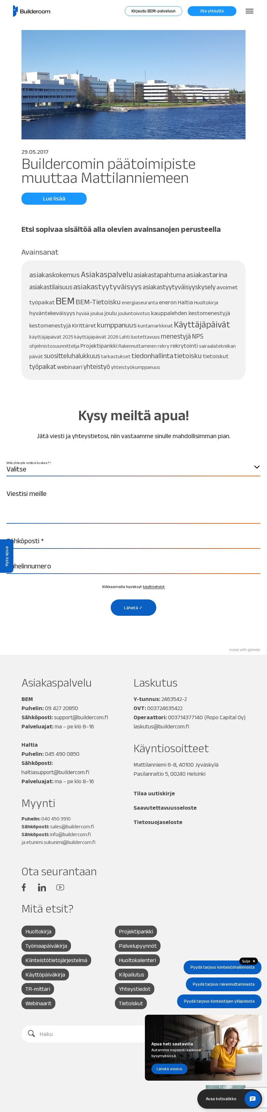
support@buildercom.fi (81, 717)
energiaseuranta (140, 302)
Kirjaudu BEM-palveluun (154, 10)
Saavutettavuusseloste (165, 807)
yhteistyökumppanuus (135, 367)
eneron (168, 302)
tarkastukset (116, 356)
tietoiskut (216, 356)
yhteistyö (96, 366)
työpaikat (42, 366)
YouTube (60, 887)
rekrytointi (184, 345)
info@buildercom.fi (70, 834)
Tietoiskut (131, 1003)
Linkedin (42, 887)
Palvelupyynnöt (138, 946)
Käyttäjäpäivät (202, 324)
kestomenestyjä (50, 325)
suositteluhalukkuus (72, 355)
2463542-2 (174, 699)
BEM (65, 300)
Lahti (124, 337)
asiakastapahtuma (159, 274)
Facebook (24, 887)
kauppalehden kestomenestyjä (190, 313)
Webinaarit (38, 1003)
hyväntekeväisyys (52, 313)
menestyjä (176, 336)
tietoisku (188, 356)
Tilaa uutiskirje (154, 793)
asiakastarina (206, 275)
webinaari (69, 366)
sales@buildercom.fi (72, 826)
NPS (198, 336)
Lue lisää (54, 198)
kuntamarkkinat (155, 325)
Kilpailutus (131, 974)
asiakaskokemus (54, 275)
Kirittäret (84, 325)
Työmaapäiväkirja (46, 946)
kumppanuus (117, 325)
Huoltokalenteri (137, 960)
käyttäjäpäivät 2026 (96, 337)
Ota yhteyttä (212, 10)
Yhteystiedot (134, 989)
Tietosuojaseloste (158, 822)
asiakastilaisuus (50, 287)
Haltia (185, 302)
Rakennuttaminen (138, 346)
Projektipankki (99, 345)
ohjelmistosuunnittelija (54, 346)
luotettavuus (145, 337)
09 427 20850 (61, 708)
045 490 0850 (62, 754)
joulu (110, 313)
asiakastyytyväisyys (107, 286)
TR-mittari (37, 989)
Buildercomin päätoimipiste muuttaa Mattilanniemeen (108, 170)
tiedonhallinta (152, 356)
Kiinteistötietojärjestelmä (56, 960)
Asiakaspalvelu (107, 274)
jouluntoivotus (134, 313)
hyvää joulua (89, 313)
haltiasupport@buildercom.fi (55, 772)
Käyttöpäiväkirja (45, 974)
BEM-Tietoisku (98, 302)
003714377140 (185, 717)
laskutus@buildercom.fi (161, 726)
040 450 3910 (56, 818)
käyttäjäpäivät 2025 (51, 337)
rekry (163, 346)
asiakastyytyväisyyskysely (179, 287)
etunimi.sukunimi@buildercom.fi (60, 842)
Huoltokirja (206, 302)
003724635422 (165, 708)
